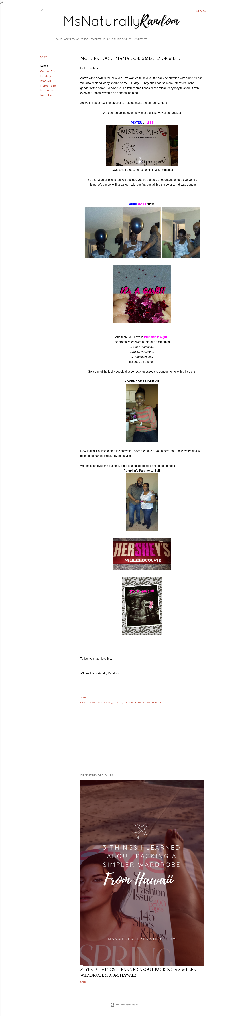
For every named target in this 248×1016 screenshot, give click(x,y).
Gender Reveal (49, 71)
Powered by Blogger (127, 1004)
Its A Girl (45, 81)
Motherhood (48, 90)
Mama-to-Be (48, 85)
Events (96, 39)
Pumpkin (46, 95)
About (69, 39)
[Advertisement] (142, 739)
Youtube (82, 39)
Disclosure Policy (117, 39)
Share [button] (44, 57)
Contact (140, 39)
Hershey (45, 76)
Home (57, 39)
